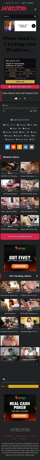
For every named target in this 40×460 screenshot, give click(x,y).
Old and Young (23, 139)
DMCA (23, 439)
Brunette (9, 136)
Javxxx (27, 128)
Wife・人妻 (25, 132)
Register (30, 3)
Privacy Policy (21, 436)
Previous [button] (3, 353)
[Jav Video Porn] (18, 8)
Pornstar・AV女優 (12, 132)
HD (34, 136)
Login (23, 3)
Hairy (28, 136)
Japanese (10, 139)
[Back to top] (33, 454)
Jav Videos (8, 436)
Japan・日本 (16, 128)
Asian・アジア (10, 125)
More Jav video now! (21, 87)
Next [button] (36, 353)
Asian (35, 132)
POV (33, 139)
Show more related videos (20, 236)
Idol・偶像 (33, 125)
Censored (22, 125)
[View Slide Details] (10, 354)
